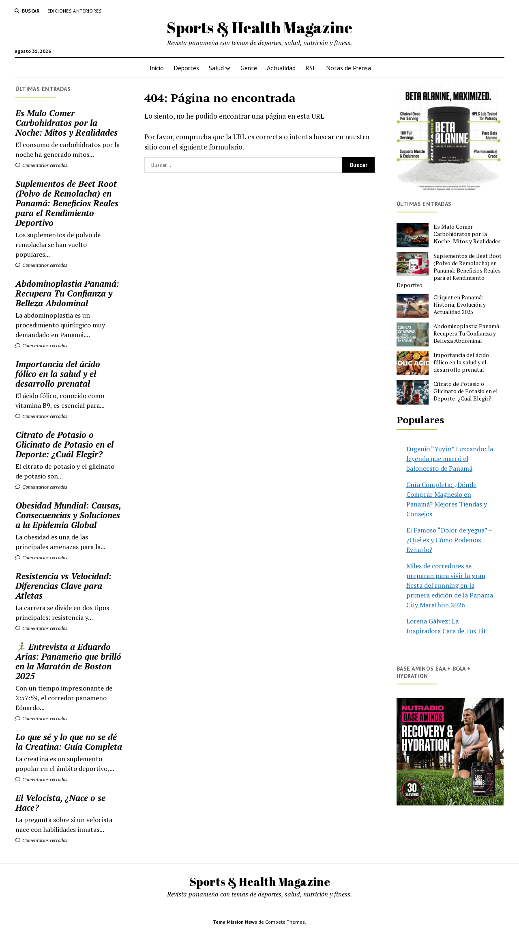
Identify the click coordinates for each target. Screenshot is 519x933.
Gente (248, 68)
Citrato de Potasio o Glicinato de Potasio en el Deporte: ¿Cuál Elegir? (64, 444)
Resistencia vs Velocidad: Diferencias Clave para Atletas (63, 585)
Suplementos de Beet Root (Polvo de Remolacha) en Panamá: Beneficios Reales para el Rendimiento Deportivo (66, 203)
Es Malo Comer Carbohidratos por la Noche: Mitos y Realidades (66, 122)
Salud (216, 68)
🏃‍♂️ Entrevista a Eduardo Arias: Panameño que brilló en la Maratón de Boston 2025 (68, 661)
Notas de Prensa (348, 68)
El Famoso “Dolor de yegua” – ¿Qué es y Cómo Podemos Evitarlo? (449, 540)
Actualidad (281, 68)
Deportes (186, 68)
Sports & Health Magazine (259, 27)
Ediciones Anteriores (74, 11)
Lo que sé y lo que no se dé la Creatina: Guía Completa (68, 741)
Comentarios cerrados (44, 165)
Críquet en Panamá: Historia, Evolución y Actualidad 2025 (459, 305)
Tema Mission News (235, 922)
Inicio (157, 68)
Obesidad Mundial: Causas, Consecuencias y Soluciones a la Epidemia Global (68, 515)
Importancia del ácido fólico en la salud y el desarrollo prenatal (57, 373)
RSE (310, 68)
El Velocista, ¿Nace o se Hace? (60, 802)
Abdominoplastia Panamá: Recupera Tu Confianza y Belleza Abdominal (67, 293)
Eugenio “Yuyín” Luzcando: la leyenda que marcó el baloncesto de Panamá (449, 458)
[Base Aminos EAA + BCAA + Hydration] (450, 751)
